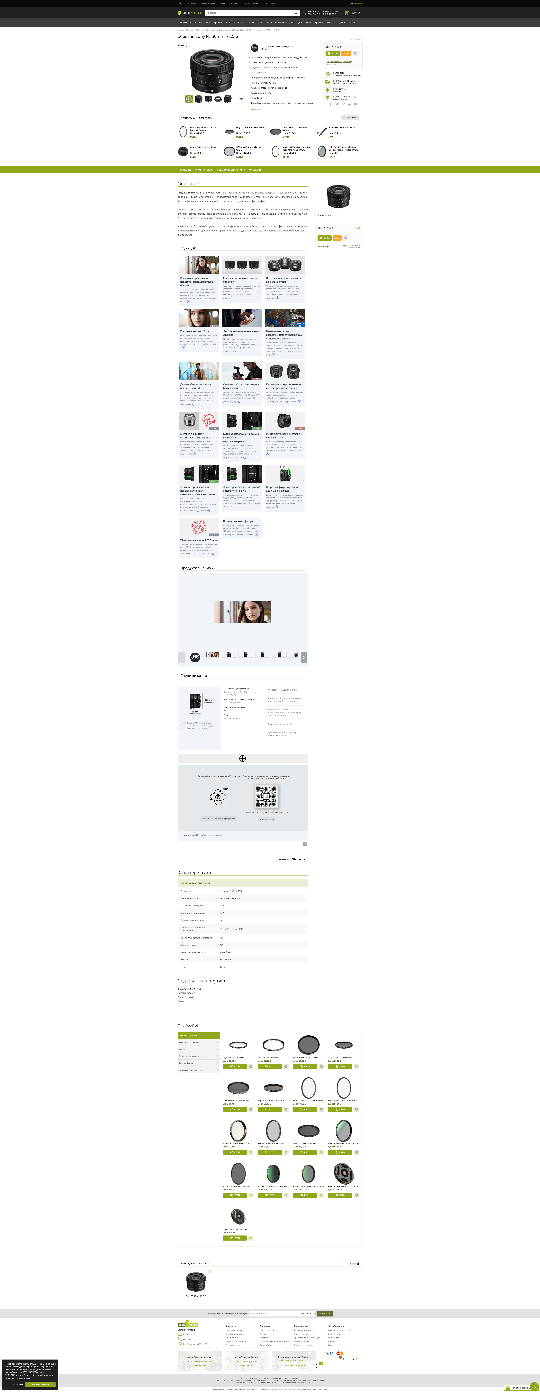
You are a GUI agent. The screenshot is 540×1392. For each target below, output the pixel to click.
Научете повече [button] (22, 1378)
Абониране (231, 710)
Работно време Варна (524, 1387)
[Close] (319, 668)
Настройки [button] (18, 1384)
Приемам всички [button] (40, 1384)
